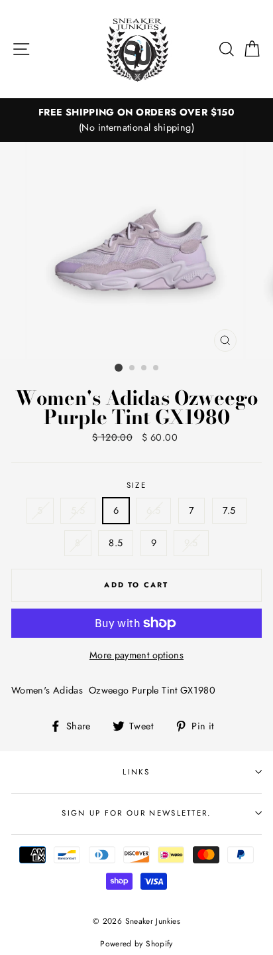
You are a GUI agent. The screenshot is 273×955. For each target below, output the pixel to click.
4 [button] (156, 368)
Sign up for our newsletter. (136, 813)
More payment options (136, 655)
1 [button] (119, 368)
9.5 (190, 543)
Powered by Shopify (136, 943)
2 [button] (132, 368)
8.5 (116, 543)
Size (136, 485)
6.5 (153, 510)
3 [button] (144, 368)
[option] (136, 120)
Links (136, 772)
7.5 (229, 510)
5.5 (78, 510)
